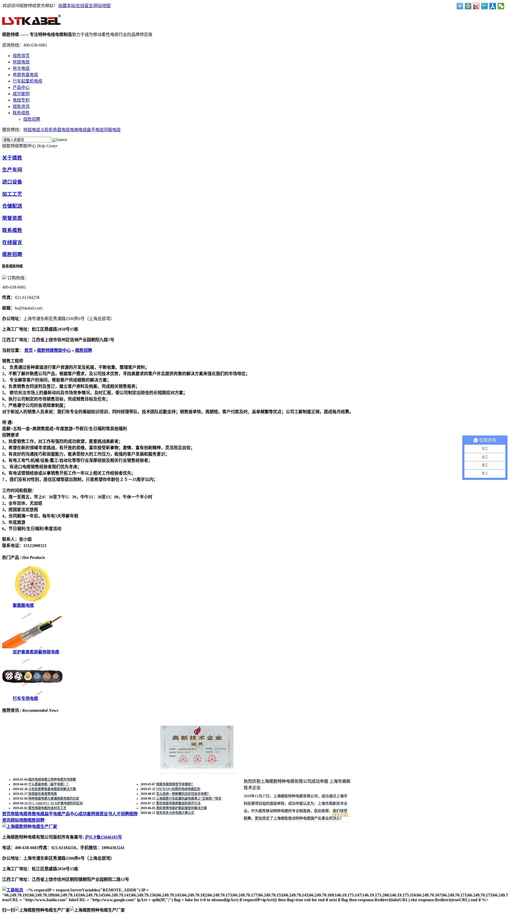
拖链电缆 (21, 62)
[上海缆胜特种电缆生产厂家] (32, 22)
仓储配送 (12, 206)
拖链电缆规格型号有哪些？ (175, 784)
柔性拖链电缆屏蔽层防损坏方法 (178, 803)
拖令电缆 (21, 68)
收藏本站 (66, 5)
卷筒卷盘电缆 (25, 74)
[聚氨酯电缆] (32, 600)
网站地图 (102, 5)
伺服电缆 (112, 130)
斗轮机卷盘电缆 (55, 130)
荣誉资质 (12, 218)
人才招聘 (120, 814)
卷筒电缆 (36, 814)
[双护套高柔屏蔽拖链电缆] (32, 647)
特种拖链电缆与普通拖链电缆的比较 (53, 798)
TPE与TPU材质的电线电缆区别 (178, 789)
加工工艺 (12, 194)
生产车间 (12, 169)
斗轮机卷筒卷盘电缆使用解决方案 (52, 789)
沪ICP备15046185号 (103, 837)
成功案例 (21, 94)
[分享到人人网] (492, 6)
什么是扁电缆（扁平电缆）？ (49, 784)
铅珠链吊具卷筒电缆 (42, 794)
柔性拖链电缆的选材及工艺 (47, 808)
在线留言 (84, 5)
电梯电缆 (78, 130)
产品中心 (21, 87)
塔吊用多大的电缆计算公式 (175, 813)
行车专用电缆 (25, 698)
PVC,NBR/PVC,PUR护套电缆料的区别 (55, 803)
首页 (28, 350)
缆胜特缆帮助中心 (54, 350)
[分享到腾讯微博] (484, 6)
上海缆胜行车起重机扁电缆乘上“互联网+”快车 (188, 798)
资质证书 (103, 814)
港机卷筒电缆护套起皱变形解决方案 (181, 808)
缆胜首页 (21, 55)
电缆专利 (21, 100)
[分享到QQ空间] (468, 6)
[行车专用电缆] (32, 693)
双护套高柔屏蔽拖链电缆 (36, 652)
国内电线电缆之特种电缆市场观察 (52, 779)
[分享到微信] (501, 6)
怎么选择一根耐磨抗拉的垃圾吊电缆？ (183, 794)
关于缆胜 (12, 158)
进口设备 (12, 182)
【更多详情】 (340, 815)
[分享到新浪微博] (476, 6)
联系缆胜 (21, 113)
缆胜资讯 (21, 106)
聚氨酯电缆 (23, 605)
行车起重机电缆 (27, 81)
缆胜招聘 (31, 119)
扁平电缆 (95, 130)
